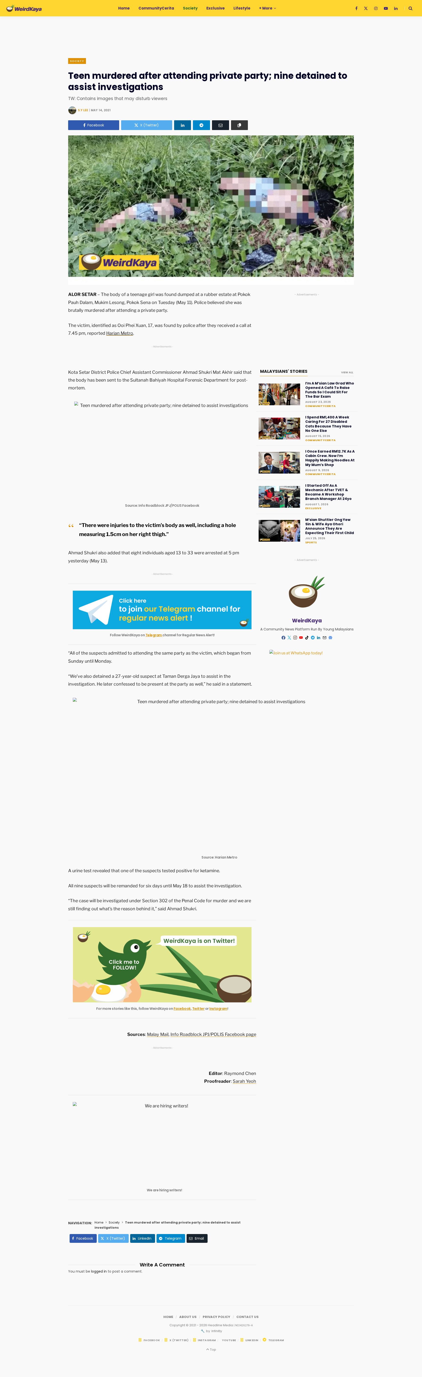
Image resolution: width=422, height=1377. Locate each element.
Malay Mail (158, 1034)
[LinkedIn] (182, 125)
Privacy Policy (216, 1317)
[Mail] (324, 638)
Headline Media (221, 1325)
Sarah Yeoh (244, 1081)
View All (347, 372)
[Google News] (330, 638)
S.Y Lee (83, 110)
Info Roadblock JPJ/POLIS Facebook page (213, 1034)
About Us (188, 1317)
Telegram (154, 635)
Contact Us (247, 1317)
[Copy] (239, 125)
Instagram (218, 1008)
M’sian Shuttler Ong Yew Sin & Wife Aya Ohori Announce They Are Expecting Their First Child (329, 526)
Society (77, 61)
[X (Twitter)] (289, 638)
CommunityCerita (320, 406)
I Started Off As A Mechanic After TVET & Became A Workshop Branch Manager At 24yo (328, 492)
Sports (311, 542)
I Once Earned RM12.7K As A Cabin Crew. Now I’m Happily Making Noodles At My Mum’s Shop (330, 458)
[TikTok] (307, 638)
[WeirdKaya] (24, 8)
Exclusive (313, 508)
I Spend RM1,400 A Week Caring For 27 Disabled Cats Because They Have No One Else (328, 424)
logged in (99, 1271)
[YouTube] (301, 638)
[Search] (408, 8)
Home (99, 1222)
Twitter (198, 1008)
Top (212, 1349)
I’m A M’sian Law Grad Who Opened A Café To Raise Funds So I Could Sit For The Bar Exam (329, 390)
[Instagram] (295, 638)
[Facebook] (283, 637)
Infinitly (216, 1331)
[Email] (220, 125)
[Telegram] (201, 125)
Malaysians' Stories (283, 371)
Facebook (182, 1008)
